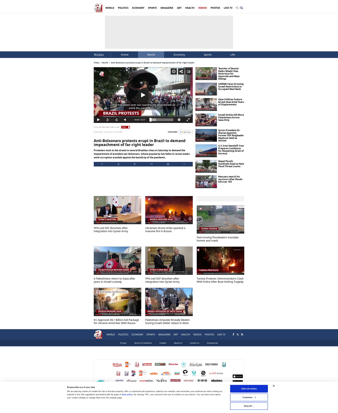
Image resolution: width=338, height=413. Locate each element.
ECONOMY (138, 7)
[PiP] (188, 71)
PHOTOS (215, 7)
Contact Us (194, 343)
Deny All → (249, 406)
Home (124, 54)
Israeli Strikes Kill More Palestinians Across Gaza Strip (231, 117)
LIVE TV (228, 7)
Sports (208, 54)
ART (179, 7)
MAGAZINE (167, 7)
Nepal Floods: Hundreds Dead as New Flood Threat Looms (231, 164)
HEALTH (189, 7)
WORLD (109, 7)
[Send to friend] (168, 164)
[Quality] (179, 120)
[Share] (181, 71)
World (151, 54)
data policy (127, 394)
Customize (247, 397)
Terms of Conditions (143, 343)
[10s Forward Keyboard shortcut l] (116, 120)
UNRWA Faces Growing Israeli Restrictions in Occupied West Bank (231, 86)
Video (96, 62)
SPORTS (152, 7)
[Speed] (174, 71)
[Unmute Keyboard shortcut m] (126, 120)
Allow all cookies (249, 389)
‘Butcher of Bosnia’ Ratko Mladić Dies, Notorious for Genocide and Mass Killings (229, 73)
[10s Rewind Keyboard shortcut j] (107, 120)
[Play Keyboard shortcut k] (98, 120)
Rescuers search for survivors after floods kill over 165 (230, 179)
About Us (178, 343)
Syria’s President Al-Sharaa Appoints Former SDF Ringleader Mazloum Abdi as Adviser (231, 135)
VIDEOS (202, 7)
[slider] (161, 120)
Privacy (123, 343)
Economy (179, 54)
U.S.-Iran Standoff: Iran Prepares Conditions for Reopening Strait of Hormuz (231, 149)
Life (233, 54)
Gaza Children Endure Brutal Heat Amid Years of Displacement (231, 102)
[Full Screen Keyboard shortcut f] (188, 120)
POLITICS (123, 7)
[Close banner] (274, 386)
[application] (143, 95)
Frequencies (212, 343)
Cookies (162, 343)
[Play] (143, 95)
